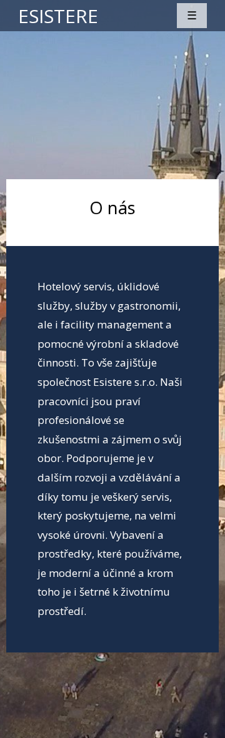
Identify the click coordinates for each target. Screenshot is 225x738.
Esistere (58, 16)
